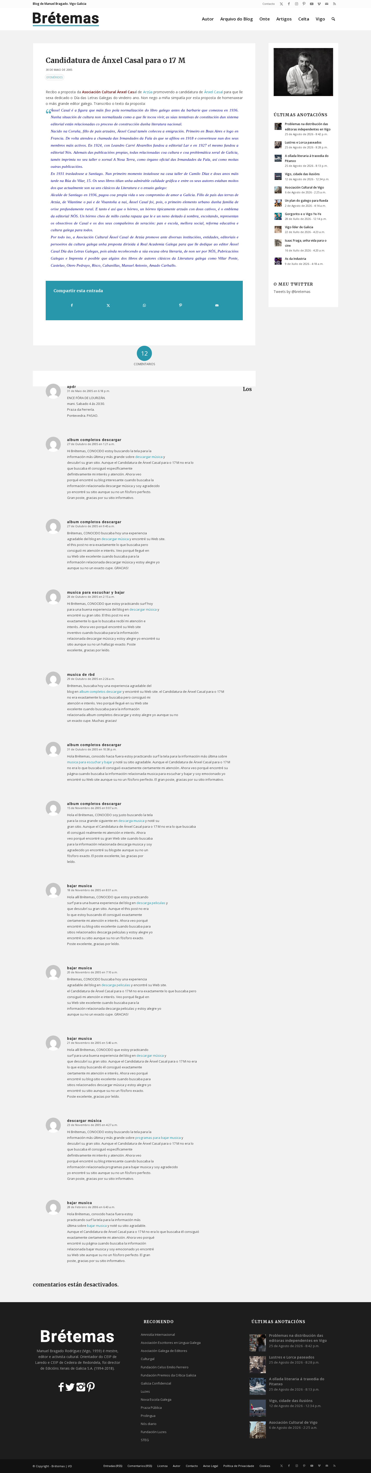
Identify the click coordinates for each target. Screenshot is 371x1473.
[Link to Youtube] (311, 4)
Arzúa (147, 91)
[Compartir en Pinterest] (180, 305)
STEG (145, 1440)
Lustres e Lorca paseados (303, 142)
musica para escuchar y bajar (89, 762)
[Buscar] (333, 19)
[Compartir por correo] (217, 305)
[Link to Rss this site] (334, 4)
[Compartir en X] (108, 305)
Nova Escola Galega (156, 1399)
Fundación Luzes (154, 1432)
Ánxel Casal (213, 91)
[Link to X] (281, 4)
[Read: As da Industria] (278, 261)
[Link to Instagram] (296, 4)
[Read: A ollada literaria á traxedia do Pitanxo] (278, 158)
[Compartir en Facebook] (72, 305)
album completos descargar (100, 691)
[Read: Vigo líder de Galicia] (278, 229)
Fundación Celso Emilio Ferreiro (165, 1367)
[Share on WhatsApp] (144, 305)
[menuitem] (267, 4)
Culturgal (147, 1358)
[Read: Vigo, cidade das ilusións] (278, 176)
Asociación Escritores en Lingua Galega (171, 1342)
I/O (70, 1466)
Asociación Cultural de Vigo (304, 187)
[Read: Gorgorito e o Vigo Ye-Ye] (278, 216)
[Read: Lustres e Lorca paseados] (278, 144)
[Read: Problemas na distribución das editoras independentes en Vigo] (278, 126)
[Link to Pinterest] (304, 4)
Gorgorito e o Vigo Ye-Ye (303, 214)
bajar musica (97, 1225)
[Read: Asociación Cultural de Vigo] (278, 189)
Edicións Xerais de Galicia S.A (68, 1368)
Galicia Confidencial (156, 1383)
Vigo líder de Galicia (299, 227)
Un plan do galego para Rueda (306, 200)
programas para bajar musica (158, 1137)
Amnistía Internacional (158, 1334)
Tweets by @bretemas (292, 291)
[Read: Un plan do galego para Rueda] (278, 203)
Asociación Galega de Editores (164, 1350)
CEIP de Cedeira (64, 1362)
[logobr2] (66, 19)
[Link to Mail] (326, 4)
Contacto (268, 4)
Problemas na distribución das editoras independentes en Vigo (298, 1338)
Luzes (145, 1391)
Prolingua (148, 1415)
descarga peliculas (151, 903)
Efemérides (54, 77)
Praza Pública (151, 1407)
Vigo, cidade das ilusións (302, 174)
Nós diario (148, 1423)
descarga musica (131, 820)
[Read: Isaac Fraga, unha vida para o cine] (278, 242)
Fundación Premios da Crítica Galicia (168, 1375)
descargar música (149, 456)
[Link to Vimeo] (319, 4)
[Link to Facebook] (289, 4)
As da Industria (295, 259)
